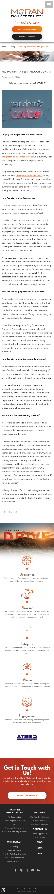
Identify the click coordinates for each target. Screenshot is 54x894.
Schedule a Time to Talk (27, 29)
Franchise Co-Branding (14, 828)
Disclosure (38, 889)
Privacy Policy (28, 889)
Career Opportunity (39, 834)
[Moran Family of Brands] (27, 13)
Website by (27, 891)
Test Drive (40, 812)
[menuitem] (14, 822)
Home (4, 46)
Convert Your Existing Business (14, 832)
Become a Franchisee (27, 37)
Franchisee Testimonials (14, 858)
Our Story (14, 847)
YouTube (33, 870)
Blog (13, 46)
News (40, 847)
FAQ (40, 853)
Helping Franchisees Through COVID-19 (35, 46)
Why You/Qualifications (39, 817)
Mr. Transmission (14, 817)
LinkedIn (38, 870)
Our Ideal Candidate (39, 824)
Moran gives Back (14, 861)
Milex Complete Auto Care (14, 821)
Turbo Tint (14, 824)
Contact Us (40, 829)
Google (21, 870)
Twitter (16, 512)
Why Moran (14, 842)
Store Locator (39, 837)
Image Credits (17, 889)
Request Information (27, 795)
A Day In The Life (39, 821)
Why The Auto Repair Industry (14, 854)
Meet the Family (14, 850)
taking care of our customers (29, 175)
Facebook (4, 512)
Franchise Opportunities (14, 811)
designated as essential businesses (18, 157)
